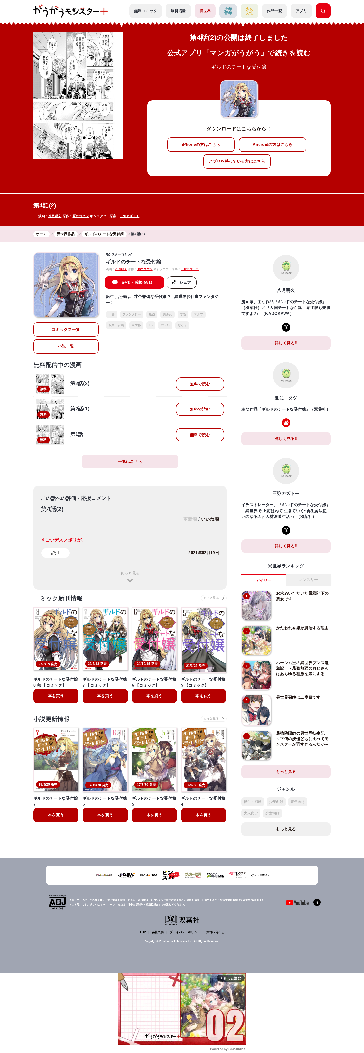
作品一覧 (274, 11)
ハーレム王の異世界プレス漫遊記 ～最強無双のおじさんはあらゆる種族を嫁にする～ (302, 668)
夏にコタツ (81, 216)
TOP (143, 932)
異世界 (205, 11)
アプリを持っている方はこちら (236, 161)
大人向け (251, 813)
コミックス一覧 (66, 329)
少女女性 (249, 11)
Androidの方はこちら (273, 144)
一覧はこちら (130, 461)
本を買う (56, 696)
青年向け (298, 802)
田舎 (112, 314)
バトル (165, 325)
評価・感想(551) (137, 282)
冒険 (183, 314)
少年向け (276, 802)
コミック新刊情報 (58, 598)
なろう (182, 325)
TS (151, 325)
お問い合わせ (215, 932)
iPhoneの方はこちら (201, 144)
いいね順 (210, 519)
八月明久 (54, 216)
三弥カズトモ (129, 216)
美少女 (167, 314)
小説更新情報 (51, 719)
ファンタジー (132, 314)
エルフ (198, 314)
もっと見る (130, 573)
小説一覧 (66, 346)
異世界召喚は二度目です (298, 697)
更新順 (190, 519)
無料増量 (178, 11)
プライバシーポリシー (185, 932)
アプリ (301, 11)
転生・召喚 (116, 325)
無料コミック (145, 11)
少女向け (272, 813)
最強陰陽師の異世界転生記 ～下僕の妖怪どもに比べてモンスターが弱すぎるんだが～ (302, 738)
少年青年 (228, 11)
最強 (152, 314)
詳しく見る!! (286, 343)
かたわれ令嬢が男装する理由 (302, 628)
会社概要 (158, 932)
